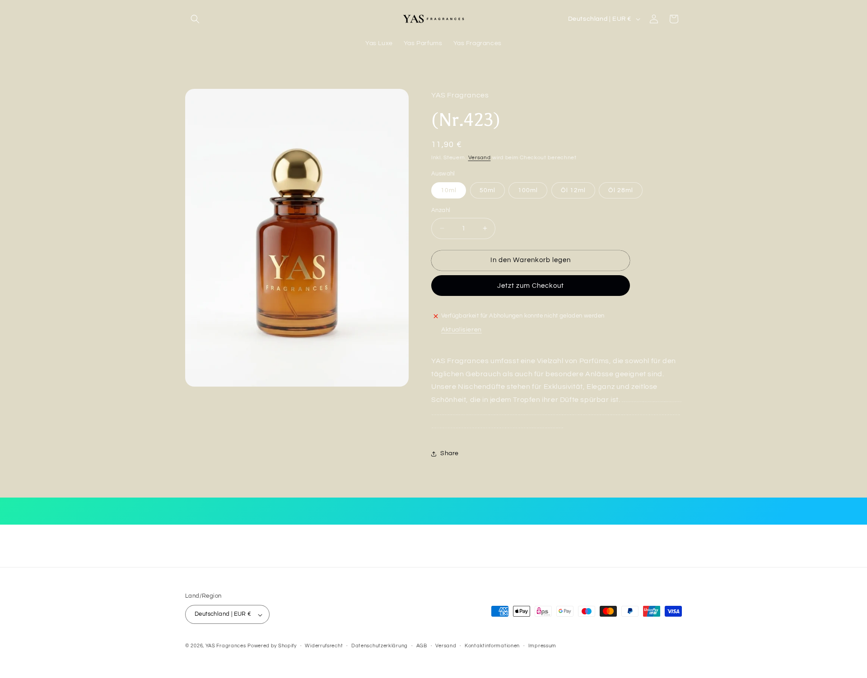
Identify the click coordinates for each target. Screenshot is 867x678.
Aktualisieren (461, 330)
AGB (421, 645)
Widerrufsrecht (324, 645)
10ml (449, 190)
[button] (195, 19)
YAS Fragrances (225, 646)
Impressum (542, 645)
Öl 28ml (620, 190)
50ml (487, 190)
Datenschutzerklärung (379, 645)
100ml (528, 190)
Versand (479, 158)
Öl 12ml (573, 190)
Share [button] (449, 453)
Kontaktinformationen (492, 645)
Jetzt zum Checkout (530, 285)
